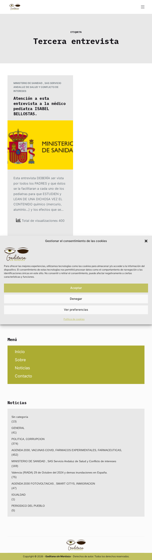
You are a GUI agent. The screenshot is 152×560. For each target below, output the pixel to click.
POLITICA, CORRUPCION (28, 439)
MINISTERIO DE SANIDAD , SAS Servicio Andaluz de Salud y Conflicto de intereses (37, 87)
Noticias (22, 368)
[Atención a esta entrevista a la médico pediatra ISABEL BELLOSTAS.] (40, 145)
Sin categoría (19, 416)
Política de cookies (74, 319)
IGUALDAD (18, 494)
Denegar (76, 299)
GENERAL (18, 428)
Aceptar (76, 288)
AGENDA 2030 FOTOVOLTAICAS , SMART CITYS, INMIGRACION (53, 483)
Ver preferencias (76, 309)
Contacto (23, 376)
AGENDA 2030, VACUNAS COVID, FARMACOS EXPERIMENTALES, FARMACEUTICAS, (66, 450)
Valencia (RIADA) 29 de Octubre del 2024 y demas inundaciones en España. (59, 472)
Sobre (20, 359)
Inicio (20, 351)
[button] (146, 241)
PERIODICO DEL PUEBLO (28, 505)
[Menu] (142, 7)
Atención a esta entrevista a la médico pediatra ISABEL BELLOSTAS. (39, 106)
